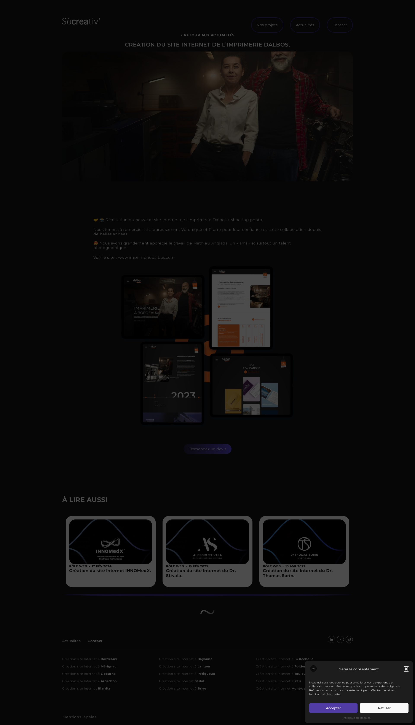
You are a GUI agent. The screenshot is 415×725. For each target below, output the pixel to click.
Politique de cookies (356, 717)
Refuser (384, 708)
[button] (406, 669)
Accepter (333, 708)
